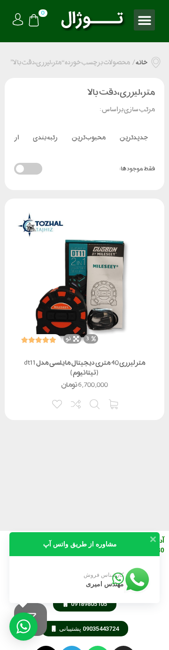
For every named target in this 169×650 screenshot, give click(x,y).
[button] (144, 20)
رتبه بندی (45, 137)
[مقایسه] (76, 403)
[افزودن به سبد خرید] (114, 403)
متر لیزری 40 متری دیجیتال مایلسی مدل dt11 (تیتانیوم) (85, 367)
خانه (141, 62)
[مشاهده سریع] (95, 403)
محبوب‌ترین (89, 137)
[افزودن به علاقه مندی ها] (58, 403)
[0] (34, 21)
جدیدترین (134, 137)
